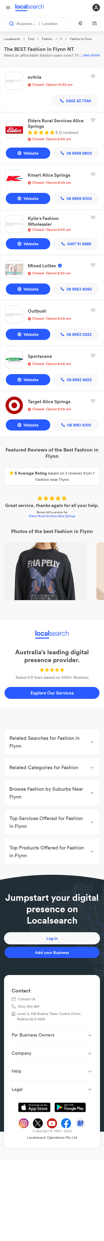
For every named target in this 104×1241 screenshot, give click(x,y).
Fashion (47, 39)
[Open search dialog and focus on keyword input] (9, 23)
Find (31, 39)
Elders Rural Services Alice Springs (52, 516)
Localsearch (12, 39)
